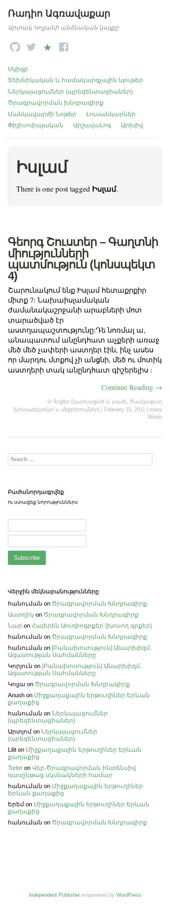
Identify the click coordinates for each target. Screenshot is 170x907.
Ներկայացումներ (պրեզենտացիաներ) (70, 91)
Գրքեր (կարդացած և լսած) (90, 402)
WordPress (129, 895)
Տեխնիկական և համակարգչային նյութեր (75, 80)
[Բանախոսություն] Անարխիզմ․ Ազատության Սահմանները (80, 651)
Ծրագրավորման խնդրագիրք (56, 102)
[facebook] (64, 45)
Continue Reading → (131, 387)
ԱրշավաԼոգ (92, 125)
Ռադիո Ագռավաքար (59, 13)
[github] (15, 45)
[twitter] (31, 45)
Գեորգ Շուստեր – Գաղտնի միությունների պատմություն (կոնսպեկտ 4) (83, 258)
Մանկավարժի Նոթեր (42, 114)
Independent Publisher (54, 895)
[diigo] (47, 45)
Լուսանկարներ (111, 114)
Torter (15, 767)
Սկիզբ (18, 69)
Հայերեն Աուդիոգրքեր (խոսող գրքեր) (92, 625)
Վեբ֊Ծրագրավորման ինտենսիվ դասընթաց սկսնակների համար (72, 771)
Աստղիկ (21, 614)
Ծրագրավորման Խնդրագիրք (99, 603)
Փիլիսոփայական (35, 125)
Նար (15, 625)
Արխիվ (132, 125)
